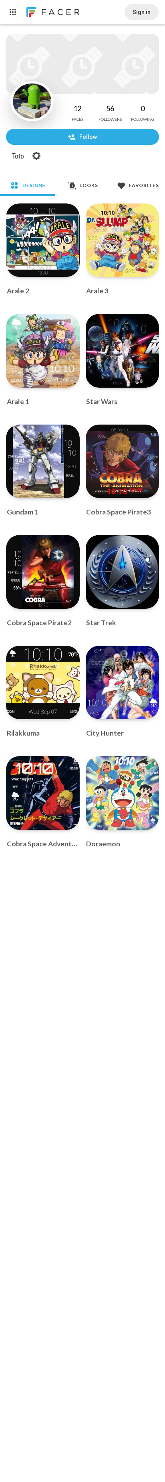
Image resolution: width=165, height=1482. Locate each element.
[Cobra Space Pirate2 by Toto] (43, 572)
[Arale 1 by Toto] (43, 351)
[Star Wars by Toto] (122, 351)
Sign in (142, 12)
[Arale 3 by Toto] (122, 240)
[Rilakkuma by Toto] (43, 683)
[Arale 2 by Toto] (43, 240)
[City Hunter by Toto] (122, 683)
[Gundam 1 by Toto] (43, 461)
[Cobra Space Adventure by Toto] (43, 793)
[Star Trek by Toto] (122, 572)
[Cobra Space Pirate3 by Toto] (122, 461)
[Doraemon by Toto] (122, 793)
